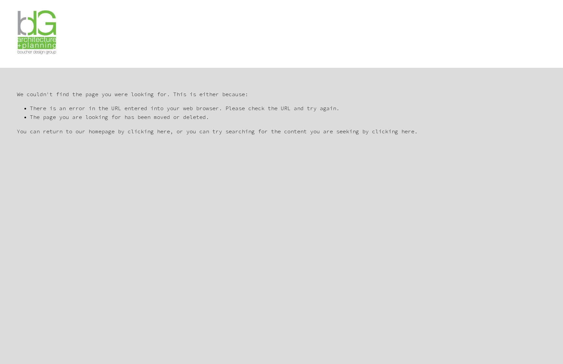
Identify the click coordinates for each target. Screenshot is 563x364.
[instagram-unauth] (513, 34)
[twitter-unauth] (528, 34)
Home (281, 33)
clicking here (149, 131)
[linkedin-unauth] (543, 34)
